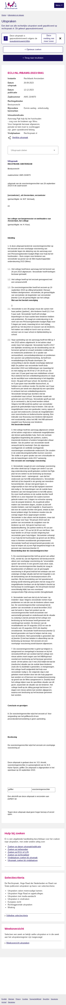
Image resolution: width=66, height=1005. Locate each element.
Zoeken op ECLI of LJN (18, 852)
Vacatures (54, 999)
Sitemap (11, 999)
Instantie (12, 78)
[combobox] (33, 150)
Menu (58, 5)
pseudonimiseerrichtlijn (20, 41)
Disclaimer (11, 1002)
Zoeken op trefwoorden (18, 849)
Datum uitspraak (12, 84)
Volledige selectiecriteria (17, 915)
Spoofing (46, 999)
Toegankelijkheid (35, 999)
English (4, 999)
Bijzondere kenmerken (13, 109)
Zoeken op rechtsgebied (18, 855)
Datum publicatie (12, 91)
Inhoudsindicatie (16, 115)
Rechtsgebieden (15, 101)
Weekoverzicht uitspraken (17, 943)
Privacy (18, 999)
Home (4, 15)
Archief (4, 1002)
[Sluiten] (60, 38)
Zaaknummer (14, 97)
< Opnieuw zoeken (33, 49)
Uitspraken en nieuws (16, 15)
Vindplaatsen (14, 133)
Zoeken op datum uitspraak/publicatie (24, 846)
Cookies (25, 999)
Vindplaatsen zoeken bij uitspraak (23, 857)
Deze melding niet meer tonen (48, 38)
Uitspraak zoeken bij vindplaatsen (23, 860)
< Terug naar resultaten (33, 58)
